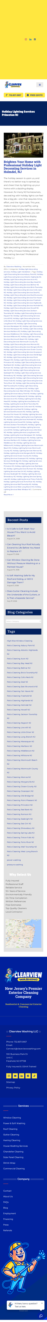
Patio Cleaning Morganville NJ (20, 782)
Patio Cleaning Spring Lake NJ (20, 833)
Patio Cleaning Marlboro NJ (19, 746)
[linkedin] (30, 39)
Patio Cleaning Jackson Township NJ (22, 716)
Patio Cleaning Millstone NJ (19, 755)
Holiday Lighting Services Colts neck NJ (19, 406)
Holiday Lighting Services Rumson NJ (21, 469)
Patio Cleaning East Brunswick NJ (22, 686)
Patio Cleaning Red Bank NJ (19, 809)
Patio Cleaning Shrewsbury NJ (20, 828)
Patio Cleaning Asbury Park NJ (21, 645)
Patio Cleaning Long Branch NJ (21, 737)
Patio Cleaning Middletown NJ (20, 751)
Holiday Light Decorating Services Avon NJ (20, 279)
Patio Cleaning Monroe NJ (19, 777)
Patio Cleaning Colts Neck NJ (20, 677)
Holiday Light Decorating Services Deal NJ (23, 292)
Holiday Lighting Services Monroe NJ (27, 451)
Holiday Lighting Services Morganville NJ (19, 453)
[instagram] (26, 39)
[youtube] (15, 1075)
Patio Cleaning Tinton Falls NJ (20, 837)
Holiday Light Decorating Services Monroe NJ (21, 344)
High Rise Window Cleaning (19, 641)
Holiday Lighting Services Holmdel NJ (21, 419)
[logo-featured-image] (13, 80)
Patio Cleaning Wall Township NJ (22, 847)
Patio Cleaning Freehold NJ (19, 696)
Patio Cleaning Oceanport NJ (20, 791)
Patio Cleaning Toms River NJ (20, 842)
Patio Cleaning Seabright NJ (20, 819)
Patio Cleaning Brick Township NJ (22, 672)
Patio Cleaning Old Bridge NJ (20, 796)
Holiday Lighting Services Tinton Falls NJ (26, 479)
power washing (14, 860)
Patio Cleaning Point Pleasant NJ (22, 800)
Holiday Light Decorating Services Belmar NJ (21, 285)
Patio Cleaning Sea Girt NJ (19, 823)
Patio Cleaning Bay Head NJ (19, 663)
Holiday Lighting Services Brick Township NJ (21, 404)
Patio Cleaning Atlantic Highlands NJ (22, 652)
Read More (8, 495)
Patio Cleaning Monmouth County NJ (22, 771)
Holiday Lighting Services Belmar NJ (25, 401)
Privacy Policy (13, 1087)
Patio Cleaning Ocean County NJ (21, 786)
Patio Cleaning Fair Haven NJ (20, 691)
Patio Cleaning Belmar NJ (18, 668)
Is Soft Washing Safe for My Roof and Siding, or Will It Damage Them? (21, 579)
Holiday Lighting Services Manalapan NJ (19, 435)
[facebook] (35, 39)
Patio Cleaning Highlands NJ (20, 700)
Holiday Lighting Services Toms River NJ (19, 482)
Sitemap (10, 1082)
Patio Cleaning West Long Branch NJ (22, 853)
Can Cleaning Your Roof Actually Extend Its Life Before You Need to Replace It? (23, 547)
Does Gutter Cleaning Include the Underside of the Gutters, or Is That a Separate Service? (23, 594)
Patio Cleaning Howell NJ (18, 710)
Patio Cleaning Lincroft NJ (19, 727)
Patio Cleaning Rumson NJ (19, 814)
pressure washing (15, 865)
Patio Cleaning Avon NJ (17, 659)
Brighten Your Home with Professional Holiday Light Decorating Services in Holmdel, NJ (23, 167)
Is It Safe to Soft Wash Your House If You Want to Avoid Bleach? (21, 532)
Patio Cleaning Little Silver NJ (20, 732)
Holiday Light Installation (20, 272)
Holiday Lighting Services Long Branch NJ (23, 432)
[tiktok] (34, 1075)
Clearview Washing (13, 266)
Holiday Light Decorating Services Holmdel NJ (25, 305)
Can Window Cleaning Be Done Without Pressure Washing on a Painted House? (23, 563)
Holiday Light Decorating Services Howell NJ (21, 308)
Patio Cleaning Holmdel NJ (19, 705)
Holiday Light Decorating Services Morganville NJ (23, 347)
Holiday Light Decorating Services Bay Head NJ (22, 282)
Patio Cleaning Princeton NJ (20, 805)
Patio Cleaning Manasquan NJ (20, 741)
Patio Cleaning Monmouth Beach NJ (22, 762)
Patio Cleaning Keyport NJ (19, 723)
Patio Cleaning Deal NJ (17, 682)
